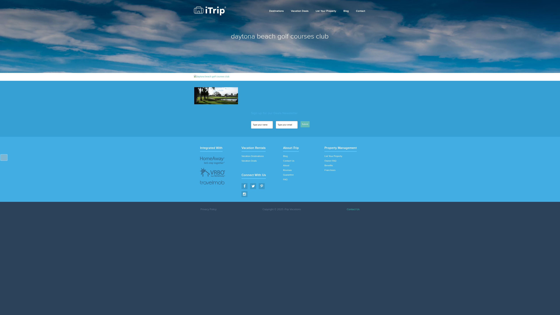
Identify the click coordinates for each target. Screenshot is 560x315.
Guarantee (288, 175)
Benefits (328, 165)
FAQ (285, 179)
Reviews (287, 170)
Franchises (329, 170)
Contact (360, 11)
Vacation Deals (299, 11)
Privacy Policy (209, 209)
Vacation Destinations (253, 156)
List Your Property (326, 11)
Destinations (276, 11)
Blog (346, 11)
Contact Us (288, 161)
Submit (305, 124)
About (286, 165)
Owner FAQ (330, 161)
